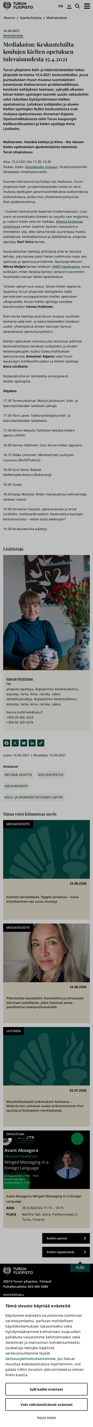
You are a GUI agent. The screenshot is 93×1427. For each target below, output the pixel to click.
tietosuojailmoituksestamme (30, 1358)
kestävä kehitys (18, 775)
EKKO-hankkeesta (66, 266)
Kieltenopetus (51, 775)
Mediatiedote (56, 18)
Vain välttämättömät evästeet (47, 1404)
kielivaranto (16, 786)
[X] (15, 742)
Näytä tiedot (46, 1417)
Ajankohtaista (31, 18)
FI (69, 6)
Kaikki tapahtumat (60, 1252)
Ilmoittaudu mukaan (41, 167)
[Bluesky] (23, 742)
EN (60, 6)
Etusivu (9, 18)
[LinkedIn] (32, 742)
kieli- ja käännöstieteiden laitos (34, 797)
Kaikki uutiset (57, 1238)
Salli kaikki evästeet (46, 1389)
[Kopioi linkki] (40, 742)
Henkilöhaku (13, 1294)
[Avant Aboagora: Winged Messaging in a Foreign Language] (46, 1179)
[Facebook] (6, 742)
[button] (87, 6)
